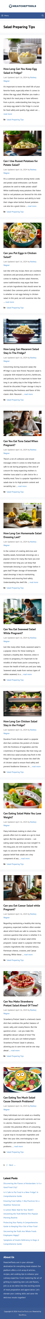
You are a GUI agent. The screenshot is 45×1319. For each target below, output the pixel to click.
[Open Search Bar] (42, 15)
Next (12, 1165)
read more (7, 114)
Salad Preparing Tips (15, 119)
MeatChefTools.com (25, 1311)
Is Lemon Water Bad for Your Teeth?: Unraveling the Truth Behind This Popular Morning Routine (20, 1214)
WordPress (22, 1315)
